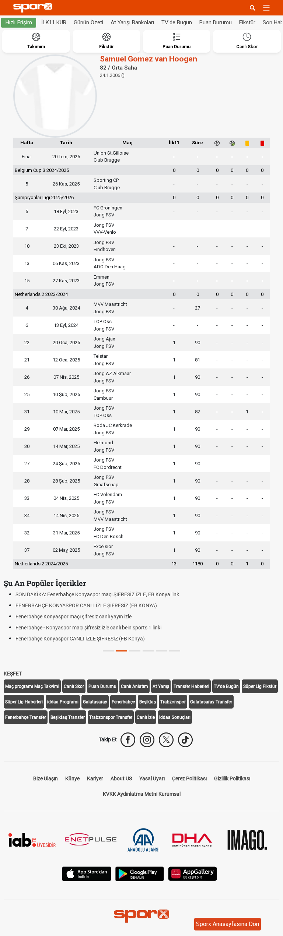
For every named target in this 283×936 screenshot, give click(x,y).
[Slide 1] (121, 651)
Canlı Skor (74, 686)
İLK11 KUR (53, 22)
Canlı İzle (146, 717)
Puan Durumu (215, 22)
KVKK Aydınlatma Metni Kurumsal (142, 794)
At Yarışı (161, 686)
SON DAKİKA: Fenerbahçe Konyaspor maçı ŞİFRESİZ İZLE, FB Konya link (97, 594)
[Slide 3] (148, 651)
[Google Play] (139, 873)
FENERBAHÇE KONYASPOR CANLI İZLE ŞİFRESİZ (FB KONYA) (86, 605)
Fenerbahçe (123, 701)
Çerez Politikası (189, 778)
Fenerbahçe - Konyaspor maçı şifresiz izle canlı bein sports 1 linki (88, 628)
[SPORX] (141, 916)
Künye (72, 778)
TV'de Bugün (176, 22)
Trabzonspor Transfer (110, 717)
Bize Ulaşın (45, 778)
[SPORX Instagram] (147, 740)
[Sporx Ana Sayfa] (34, 8)
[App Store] (86, 873)
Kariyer (95, 778)
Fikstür (247, 22)
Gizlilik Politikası (232, 778)
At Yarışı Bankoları (132, 22)
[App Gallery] (192, 873)
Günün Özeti (88, 22)
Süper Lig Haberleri (24, 701)
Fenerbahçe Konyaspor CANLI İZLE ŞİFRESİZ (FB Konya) (80, 639)
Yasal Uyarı (152, 778)
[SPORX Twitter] (166, 740)
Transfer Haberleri (191, 686)
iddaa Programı (62, 701)
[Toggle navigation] (266, 7)
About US (121, 778)
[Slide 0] (108, 651)
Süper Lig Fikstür (259, 686)
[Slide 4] (161, 651)
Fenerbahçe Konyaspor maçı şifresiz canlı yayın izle (73, 616)
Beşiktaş (147, 701)
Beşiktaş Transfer (67, 717)
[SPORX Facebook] (128, 740)
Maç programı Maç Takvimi (32, 686)
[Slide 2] (134, 651)
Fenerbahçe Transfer (25, 717)
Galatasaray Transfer (211, 701)
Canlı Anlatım (134, 686)
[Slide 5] (174, 651)
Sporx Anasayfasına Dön (227, 924)
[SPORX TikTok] (185, 740)
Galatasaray (95, 701)
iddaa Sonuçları (175, 717)
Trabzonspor (173, 701)
